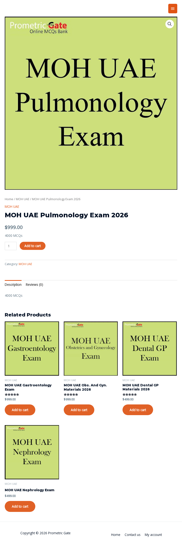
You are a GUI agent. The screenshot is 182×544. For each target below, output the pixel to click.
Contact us (133, 534)
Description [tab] (13, 284)
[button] (169, 24)
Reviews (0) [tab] (34, 284)
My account (153, 534)
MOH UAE (22, 199)
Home (9, 199)
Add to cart (32, 245)
